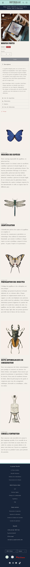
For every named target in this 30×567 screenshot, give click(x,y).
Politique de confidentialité (15, 495)
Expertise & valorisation (15, 514)
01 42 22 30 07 (12, 533)
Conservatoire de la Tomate (15, 479)
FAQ (15, 502)
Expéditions (15, 498)
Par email (11, 536)
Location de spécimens (15, 520)
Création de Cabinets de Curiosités (15, 517)
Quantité (3, 51)
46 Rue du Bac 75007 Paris (14, 529)
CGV (15, 489)
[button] (3, 2)
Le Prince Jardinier (15, 470)
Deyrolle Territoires (15, 473)
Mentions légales (15, 492)
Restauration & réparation (15, 511)
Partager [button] (4, 111)
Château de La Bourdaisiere (15, 476)
